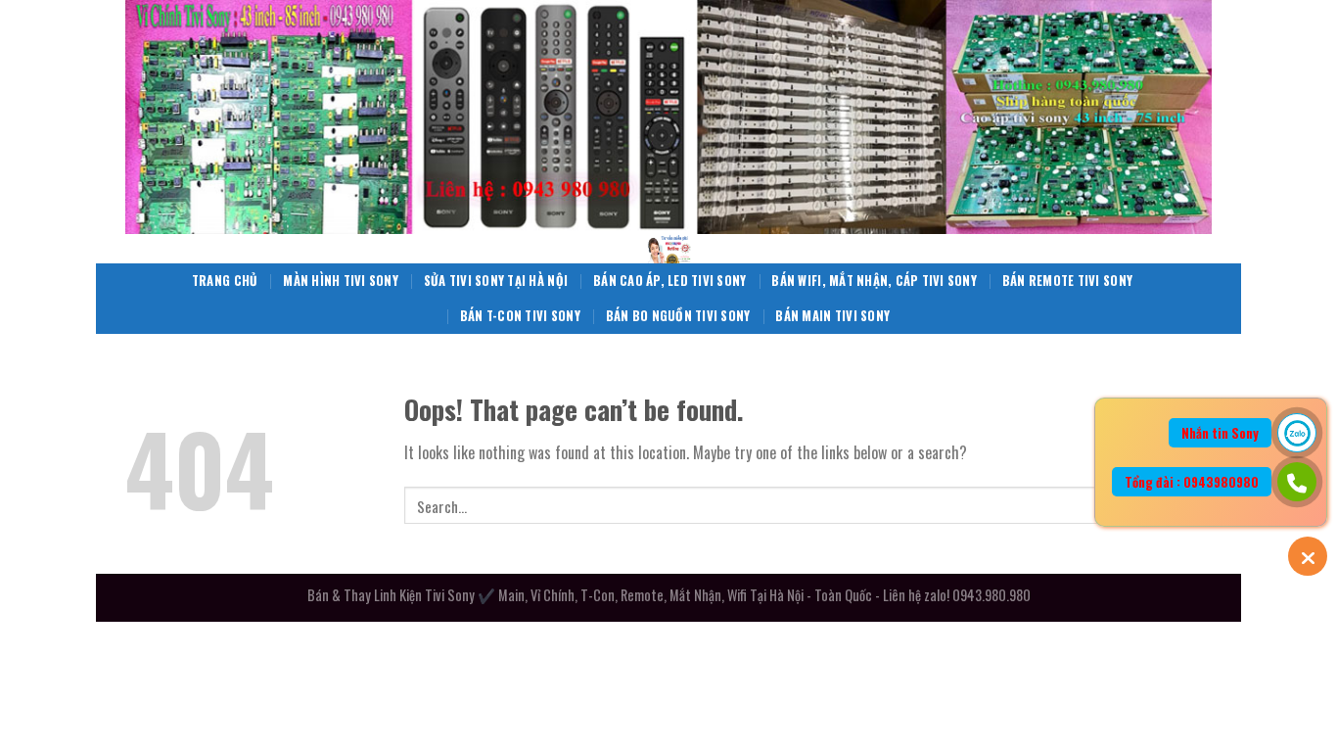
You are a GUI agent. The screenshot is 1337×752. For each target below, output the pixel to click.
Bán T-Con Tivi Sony (520, 315)
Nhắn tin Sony (1220, 433)
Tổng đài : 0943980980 (1192, 482)
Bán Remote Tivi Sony (1067, 280)
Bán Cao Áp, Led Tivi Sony (669, 280)
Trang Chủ (224, 280)
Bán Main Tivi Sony (832, 315)
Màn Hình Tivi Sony (340, 280)
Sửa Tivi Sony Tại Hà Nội (496, 280)
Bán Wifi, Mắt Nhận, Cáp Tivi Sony (873, 280)
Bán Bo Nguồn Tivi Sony (678, 315)
